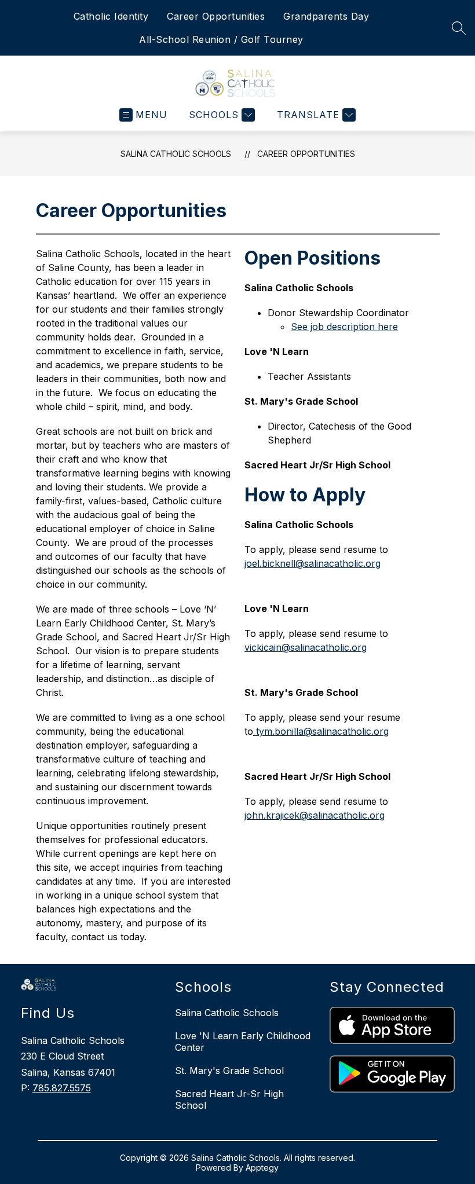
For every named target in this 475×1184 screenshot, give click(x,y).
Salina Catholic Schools (175, 154)
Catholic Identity (111, 16)
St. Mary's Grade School (229, 1070)
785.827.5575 (61, 1088)
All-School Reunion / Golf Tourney (221, 39)
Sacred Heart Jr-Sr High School (229, 1099)
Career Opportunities (216, 16)
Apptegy (262, 1167)
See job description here (344, 326)
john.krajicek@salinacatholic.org (314, 815)
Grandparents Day (326, 16)
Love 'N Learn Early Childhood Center (242, 1041)
